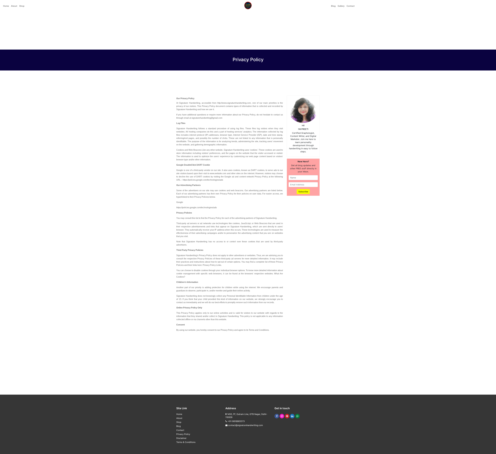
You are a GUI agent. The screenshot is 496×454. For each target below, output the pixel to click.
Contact (351, 6)
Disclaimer (181, 438)
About (14, 6)
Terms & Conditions (185, 442)
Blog (333, 6)
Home (6, 6)
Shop (21, 6)
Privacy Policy (183, 434)
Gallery (341, 6)
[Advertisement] (303, 236)
